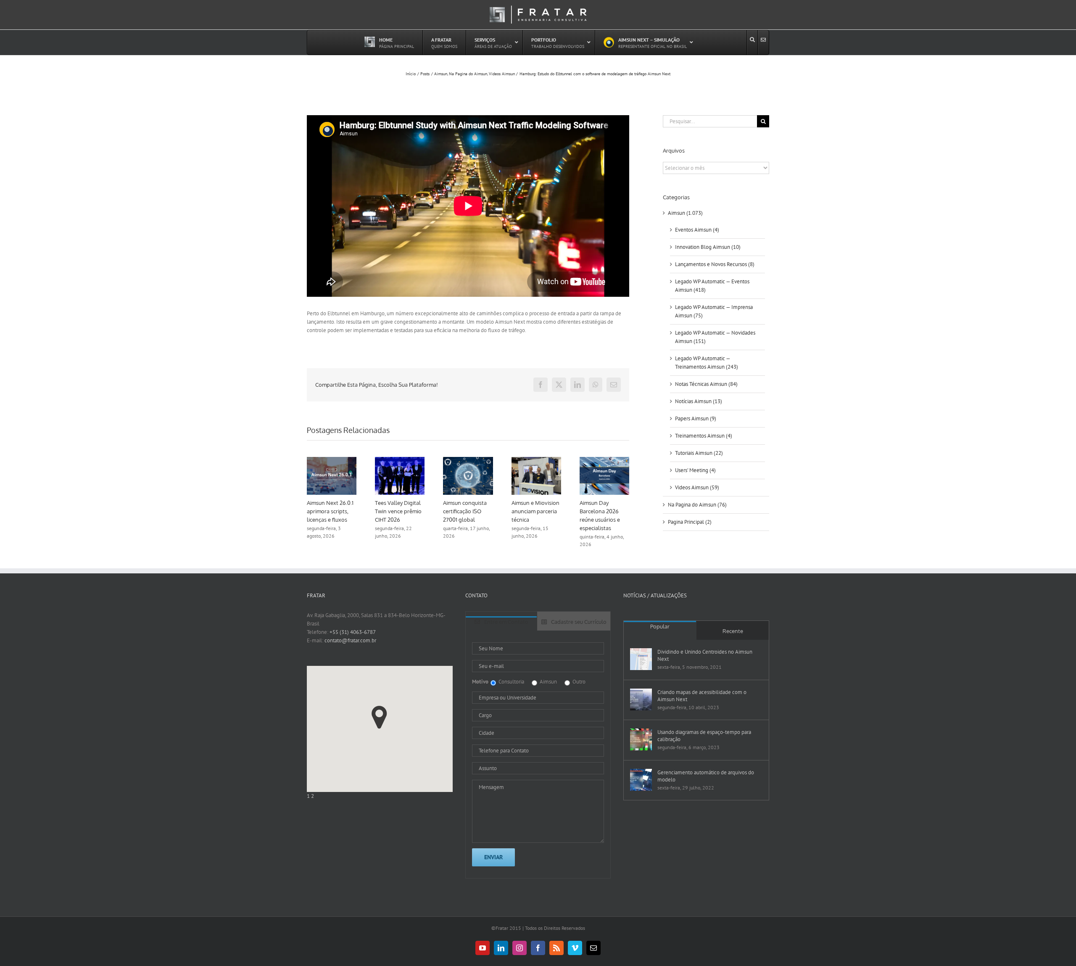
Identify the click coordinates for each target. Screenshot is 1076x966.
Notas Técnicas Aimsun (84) (706, 384)
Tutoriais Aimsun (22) (699, 453)
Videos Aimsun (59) (697, 487)
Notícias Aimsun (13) (698, 401)
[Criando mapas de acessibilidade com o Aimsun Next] (641, 699)
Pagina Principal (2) (690, 521)
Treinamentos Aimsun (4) (703, 435)
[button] (379, 717)
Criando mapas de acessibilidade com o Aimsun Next (701, 696)
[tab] (501, 623)
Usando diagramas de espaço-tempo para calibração (704, 735)
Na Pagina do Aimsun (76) (697, 504)
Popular (660, 626)
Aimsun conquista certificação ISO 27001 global (473, 511)
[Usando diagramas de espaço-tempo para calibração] (641, 739)
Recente (733, 631)
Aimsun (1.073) (685, 212)
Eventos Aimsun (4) (697, 229)
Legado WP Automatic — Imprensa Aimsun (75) (714, 311)
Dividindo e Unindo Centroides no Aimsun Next (704, 655)
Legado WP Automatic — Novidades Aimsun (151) (715, 337)
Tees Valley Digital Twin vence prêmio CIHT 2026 (406, 511)
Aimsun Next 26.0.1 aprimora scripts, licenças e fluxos (338, 511)
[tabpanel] (538, 755)
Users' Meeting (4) (695, 470)
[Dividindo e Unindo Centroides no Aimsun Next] (641, 659)
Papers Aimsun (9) (695, 418)
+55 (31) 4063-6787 (353, 632)
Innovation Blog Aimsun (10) (708, 247)
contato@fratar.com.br (350, 640)
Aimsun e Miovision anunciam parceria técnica (543, 511)
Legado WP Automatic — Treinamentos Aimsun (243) (706, 362)
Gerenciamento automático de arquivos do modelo (705, 776)
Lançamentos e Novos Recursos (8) (714, 264)
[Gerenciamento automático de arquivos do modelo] (641, 780)
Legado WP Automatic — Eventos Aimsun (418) (712, 285)
